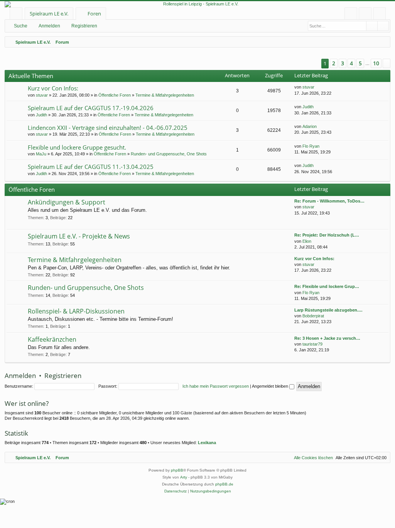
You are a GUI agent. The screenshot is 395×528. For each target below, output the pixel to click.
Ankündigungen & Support (66, 202)
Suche (20, 26)
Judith (41, 114)
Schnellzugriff (17, 15)
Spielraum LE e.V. (49, 13)
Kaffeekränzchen (52, 339)
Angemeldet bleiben (270, 386)
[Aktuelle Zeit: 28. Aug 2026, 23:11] (382, 42)
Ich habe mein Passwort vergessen (215, 386)
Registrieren (84, 26)
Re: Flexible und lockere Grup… (326, 286)
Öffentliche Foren (114, 95)
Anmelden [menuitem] (366, 15)
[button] (311, 63)
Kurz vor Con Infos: (53, 88)
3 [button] (342, 63)
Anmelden (49, 26)
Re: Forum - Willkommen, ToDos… (329, 201)
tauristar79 (312, 344)
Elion (306, 241)
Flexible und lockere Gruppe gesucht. (77, 147)
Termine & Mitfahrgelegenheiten (164, 95)
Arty (183, 477)
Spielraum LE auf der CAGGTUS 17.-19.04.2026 (91, 108)
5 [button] (360, 63)
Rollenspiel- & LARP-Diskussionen (76, 311)
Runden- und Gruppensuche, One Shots (169, 154)
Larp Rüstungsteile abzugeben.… (328, 310)
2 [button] (333, 63)
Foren (94, 13)
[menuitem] (351, 14)
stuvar (42, 95)
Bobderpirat (313, 315)
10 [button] (376, 63)
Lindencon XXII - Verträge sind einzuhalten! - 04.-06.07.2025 (107, 127)
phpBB (177, 470)
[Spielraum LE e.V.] (197, 4)
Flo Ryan (310, 146)
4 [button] (351, 63)
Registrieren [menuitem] (380, 15)
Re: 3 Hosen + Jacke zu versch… (327, 338)
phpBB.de (224, 484)
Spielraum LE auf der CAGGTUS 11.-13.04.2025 (91, 166)
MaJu (41, 154)
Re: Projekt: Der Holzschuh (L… (326, 235)
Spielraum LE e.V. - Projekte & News (79, 236)
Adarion (309, 126)
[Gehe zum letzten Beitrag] (318, 87)
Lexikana (207, 442)
